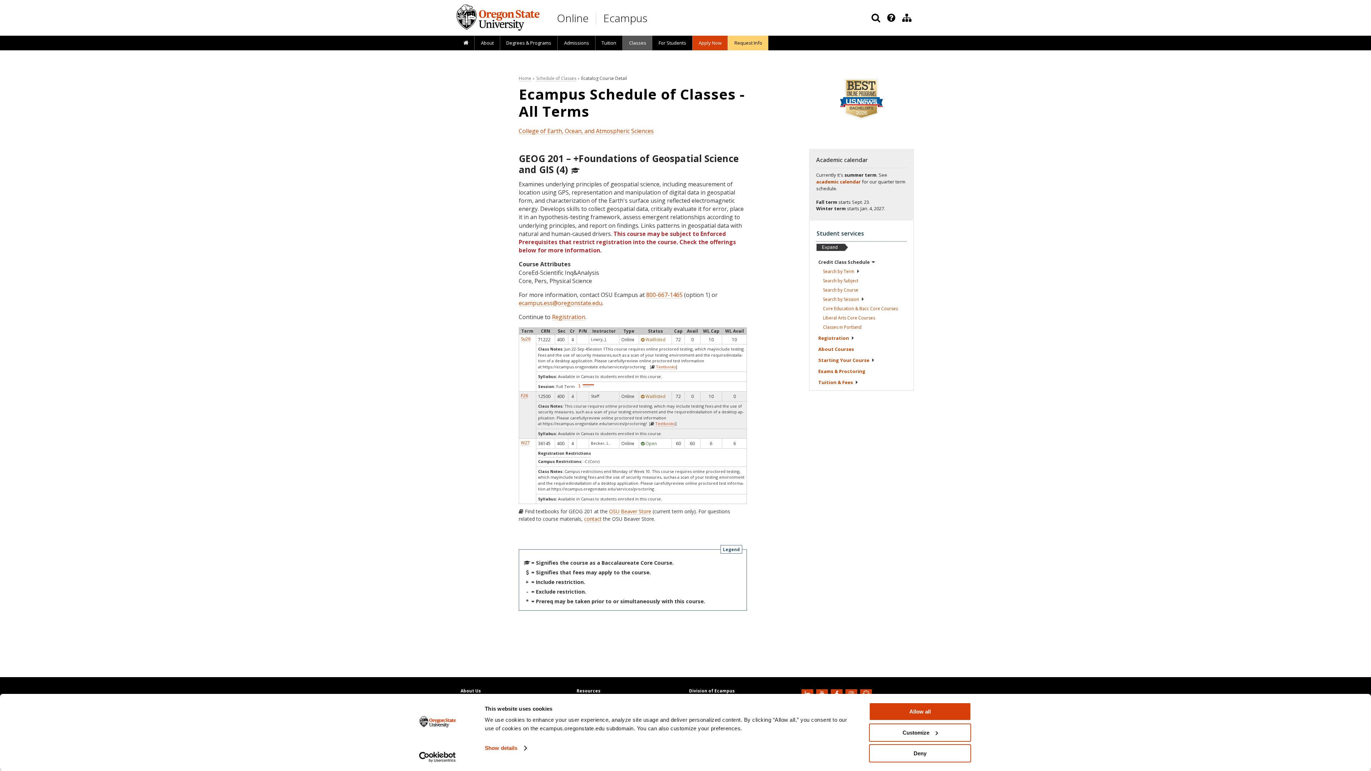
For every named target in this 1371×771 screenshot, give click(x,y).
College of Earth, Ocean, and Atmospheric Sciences (586, 131)
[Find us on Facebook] (837, 693)
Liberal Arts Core (849, 318)
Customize (916, 733)
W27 (525, 443)
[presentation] (891, 18)
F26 (524, 396)
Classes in (842, 327)
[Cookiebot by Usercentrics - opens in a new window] (437, 757)
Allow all (920, 712)
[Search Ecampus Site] (876, 18)
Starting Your (843, 360)
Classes (637, 43)
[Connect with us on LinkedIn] (808, 693)
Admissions (576, 43)
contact (593, 518)
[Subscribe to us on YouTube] (823, 693)
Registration (568, 317)
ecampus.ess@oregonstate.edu (560, 303)
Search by (838, 271)
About (487, 43)
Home (525, 78)
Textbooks (666, 366)
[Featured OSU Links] (891, 18)
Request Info (748, 43)
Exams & (841, 371)
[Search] (876, 18)
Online (573, 18)
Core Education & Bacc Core (860, 309)
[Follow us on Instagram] (852, 693)
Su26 (526, 339)
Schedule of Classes (556, 78)
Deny (920, 753)
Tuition (609, 43)
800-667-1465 (664, 295)
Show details (501, 748)
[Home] (465, 43)
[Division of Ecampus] (907, 18)
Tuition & (835, 382)
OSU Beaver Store (630, 511)
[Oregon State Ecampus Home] (597, 18)
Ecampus (625, 18)
